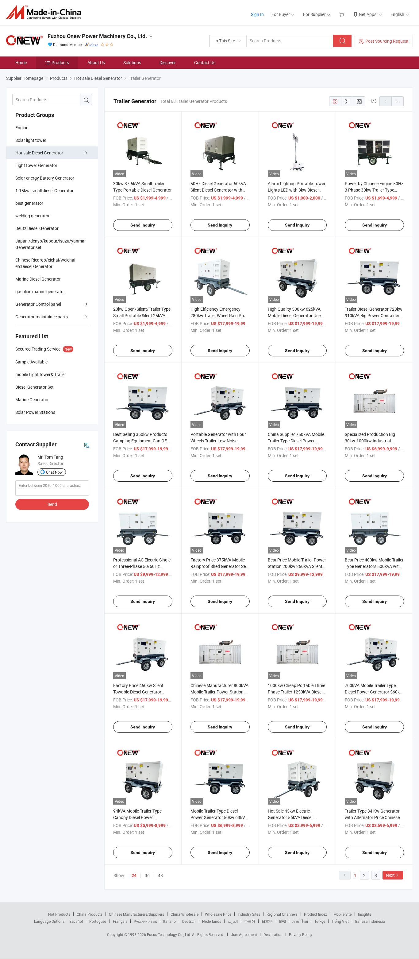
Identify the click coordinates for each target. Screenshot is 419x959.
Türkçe (319, 921)
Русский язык (145, 921)
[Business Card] (86, 445)
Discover (168, 62)
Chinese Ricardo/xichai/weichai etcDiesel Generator (45, 263)
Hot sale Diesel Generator (39, 153)
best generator (29, 203)
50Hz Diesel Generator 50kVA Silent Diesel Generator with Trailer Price (218, 190)
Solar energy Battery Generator (44, 178)
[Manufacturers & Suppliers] (45, 12)
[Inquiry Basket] (342, 14)
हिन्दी (282, 921)
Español (76, 921)
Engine (21, 127)
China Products (89, 914)
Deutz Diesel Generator (37, 228)
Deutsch (189, 921)
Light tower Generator (36, 165)
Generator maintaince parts (41, 317)
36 (147, 875)
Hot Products (59, 914)
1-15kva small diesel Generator (44, 190)
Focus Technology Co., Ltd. (169, 934)
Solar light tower (30, 140)
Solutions (132, 62)
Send (52, 504)
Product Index (315, 914)
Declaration (273, 934)
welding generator (32, 216)
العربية (233, 921)
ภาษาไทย (300, 921)
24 (134, 875)
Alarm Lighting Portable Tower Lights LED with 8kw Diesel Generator (296, 190)
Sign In (257, 14)
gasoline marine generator (40, 291)
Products (60, 62)
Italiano (169, 921)
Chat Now (54, 472)
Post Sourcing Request (387, 41)
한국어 (249, 921)
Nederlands (211, 921)
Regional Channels (282, 914)
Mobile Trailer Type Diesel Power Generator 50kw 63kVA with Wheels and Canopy (219, 817)
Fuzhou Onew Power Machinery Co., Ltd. (97, 36)
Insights (364, 914)
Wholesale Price (218, 914)
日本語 (267, 921)
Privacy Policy (300, 934)
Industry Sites (249, 914)
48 (160, 875)
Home (21, 62)
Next (390, 875)
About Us (96, 62)
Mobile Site (342, 914)
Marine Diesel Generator (38, 279)
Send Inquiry (142, 225)
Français (120, 921)
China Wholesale (184, 914)
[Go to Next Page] (397, 101)
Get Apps (367, 14)
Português (97, 921)
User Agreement (244, 934)
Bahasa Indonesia (370, 921)
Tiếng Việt (340, 921)
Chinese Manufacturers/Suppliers (136, 914)
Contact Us (204, 62)
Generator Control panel (38, 304)
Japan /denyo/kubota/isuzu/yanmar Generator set (50, 244)
